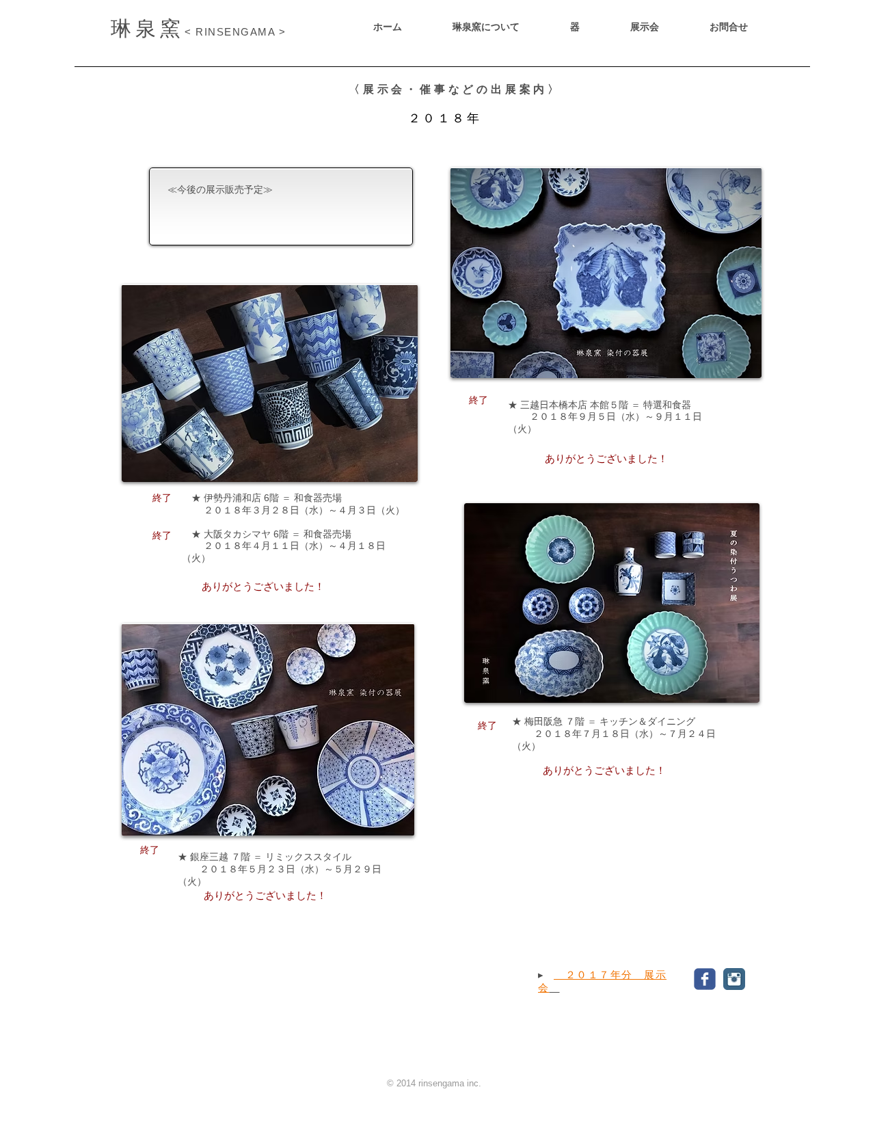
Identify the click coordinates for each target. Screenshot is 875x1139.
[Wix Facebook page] (705, 979)
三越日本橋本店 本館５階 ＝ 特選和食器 (605, 404)
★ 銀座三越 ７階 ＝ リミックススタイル (264, 856)
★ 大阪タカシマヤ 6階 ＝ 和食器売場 (266, 533)
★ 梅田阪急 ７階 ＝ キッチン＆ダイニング (603, 721)
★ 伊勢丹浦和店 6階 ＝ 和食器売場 (262, 497)
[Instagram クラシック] (734, 979)
